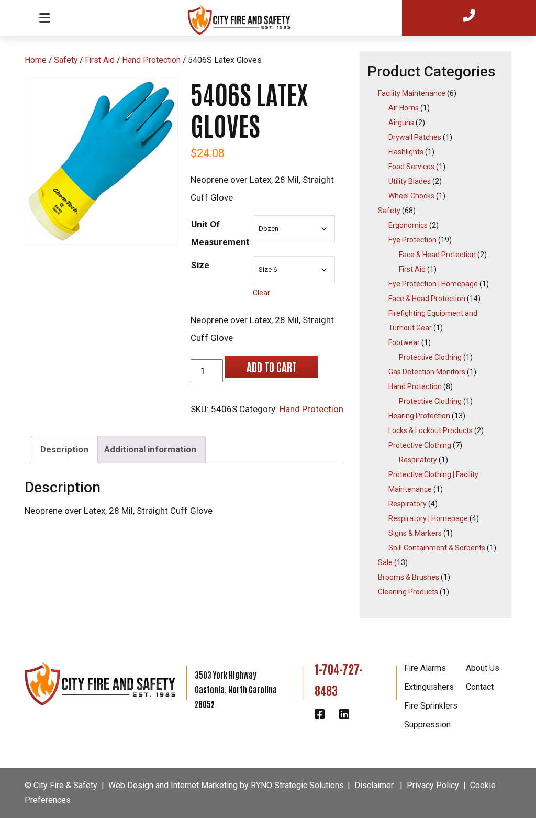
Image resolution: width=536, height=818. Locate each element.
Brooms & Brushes (408, 577)
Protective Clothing (430, 357)
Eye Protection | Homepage (433, 284)
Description (64, 449)
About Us (482, 668)
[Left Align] (245, 17)
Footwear (404, 342)
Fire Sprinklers (430, 706)
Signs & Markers (415, 533)
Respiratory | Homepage (428, 518)
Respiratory (418, 460)
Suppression (427, 724)
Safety (65, 60)
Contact (480, 687)
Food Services (411, 166)
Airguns (401, 122)
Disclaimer (374, 785)
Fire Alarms (425, 668)
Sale (385, 562)
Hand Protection (151, 60)
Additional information (150, 449)
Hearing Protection (419, 416)
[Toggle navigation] (44, 17)
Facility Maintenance (411, 93)
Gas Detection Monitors (426, 372)
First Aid (100, 60)
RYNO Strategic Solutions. (298, 785)
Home (36, 60)
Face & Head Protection (437, 254)
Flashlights (405, 152)
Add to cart (271, 366)
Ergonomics (408, 225)
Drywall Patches (414, 137)
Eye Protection (412, 240)
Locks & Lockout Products (430, 430)
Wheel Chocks (411, 196)
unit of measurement (220, 233)
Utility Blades (409, 181)
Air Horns (403, 108)
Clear (261, 293)
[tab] (64, 449)
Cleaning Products (408, 592)
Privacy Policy (433, 785)
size (200, 265)
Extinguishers (429, 687)
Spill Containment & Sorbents (436, 548)
